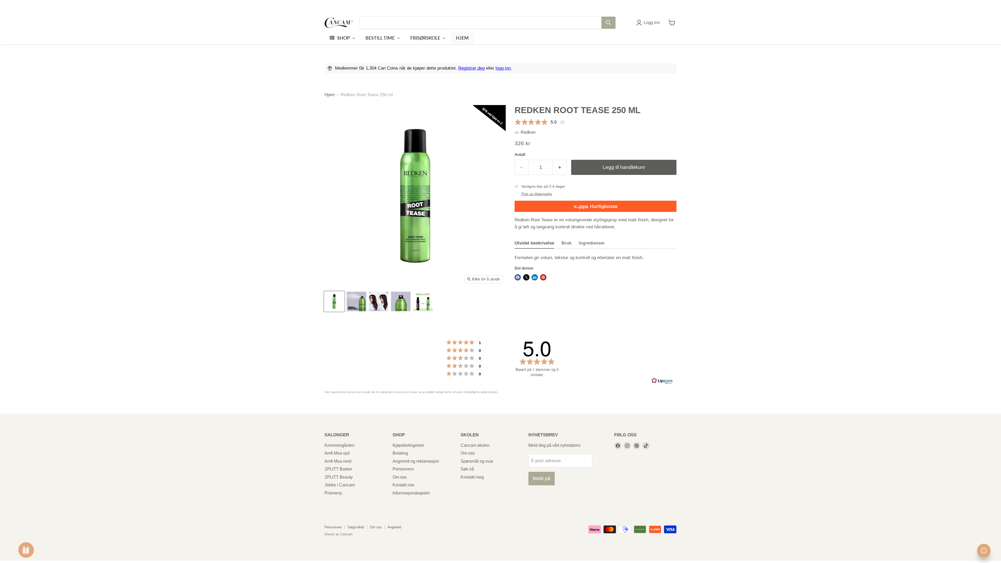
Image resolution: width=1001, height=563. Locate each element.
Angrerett (394, 527)
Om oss (400, 477)
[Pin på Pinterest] (543, 277)
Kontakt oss (403, 485)
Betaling (400, 453)
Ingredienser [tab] (592, 243)
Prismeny (333, 493)
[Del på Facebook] (518, 277)
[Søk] (608, 23)
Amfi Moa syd (337, 453)
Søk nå (467, 469)
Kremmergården (340, 445)
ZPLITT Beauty (339, 477)
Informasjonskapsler (411, 493)
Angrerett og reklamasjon (416, 461)
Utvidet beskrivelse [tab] (534, 243)
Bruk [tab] (566, 243)
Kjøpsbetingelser (408, 445)
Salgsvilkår (355, 527)
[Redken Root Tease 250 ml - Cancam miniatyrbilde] (334, 301)
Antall (520, 154)
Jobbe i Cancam (340, 485)
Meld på (542, 478)
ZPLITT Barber (338, 469)
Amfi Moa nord (338, 461)
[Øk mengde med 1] (560, 167)
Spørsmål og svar (477, 461)
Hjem (330, 94)
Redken (528, 132)
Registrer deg (471, 68)
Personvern (403, 469)
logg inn (503, 68)
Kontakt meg (472, 477)
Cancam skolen (475, 445)
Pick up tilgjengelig (536, 194)
